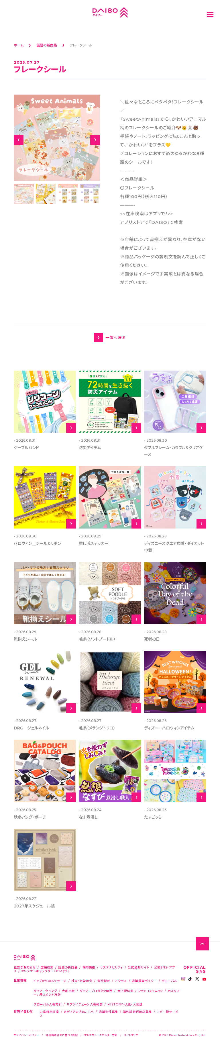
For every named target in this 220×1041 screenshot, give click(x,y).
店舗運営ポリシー (144, 981)
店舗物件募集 (108, 1011)
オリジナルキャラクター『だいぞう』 (45, 971)
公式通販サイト (138, 967)
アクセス (121, 981)
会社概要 (103, 981)
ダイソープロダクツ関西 (96, 991)
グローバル (169, 981)
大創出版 (68, 991)
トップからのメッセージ (50, 981)
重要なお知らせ (25, 967)
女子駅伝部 (125, 991)
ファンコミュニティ (150, 991)
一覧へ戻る (115, 337)
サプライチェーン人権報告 (84, 1004)
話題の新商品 (68, 967)
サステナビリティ (111, 967)
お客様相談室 (49, 1011)
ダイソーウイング (45, 991)
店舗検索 (47, 967)
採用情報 (88, 967)
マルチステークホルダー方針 (100, 1035)
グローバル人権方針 (48, 1004)
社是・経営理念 (82, 981)
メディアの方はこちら (79, 1011)
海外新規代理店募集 (137, 1011)
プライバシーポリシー (26, 1035)
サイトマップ (131, 1035)
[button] (18, 140)
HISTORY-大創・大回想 (125, 1004)
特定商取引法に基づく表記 (62, 1035)
